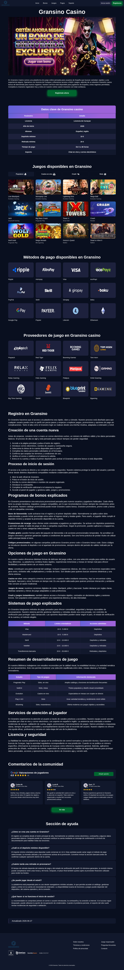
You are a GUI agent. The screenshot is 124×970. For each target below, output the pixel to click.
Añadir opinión (104, 774)
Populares (19, 174)
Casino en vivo (46, 174)
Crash (74, 174)
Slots (101, 174)
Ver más (62, 809)
